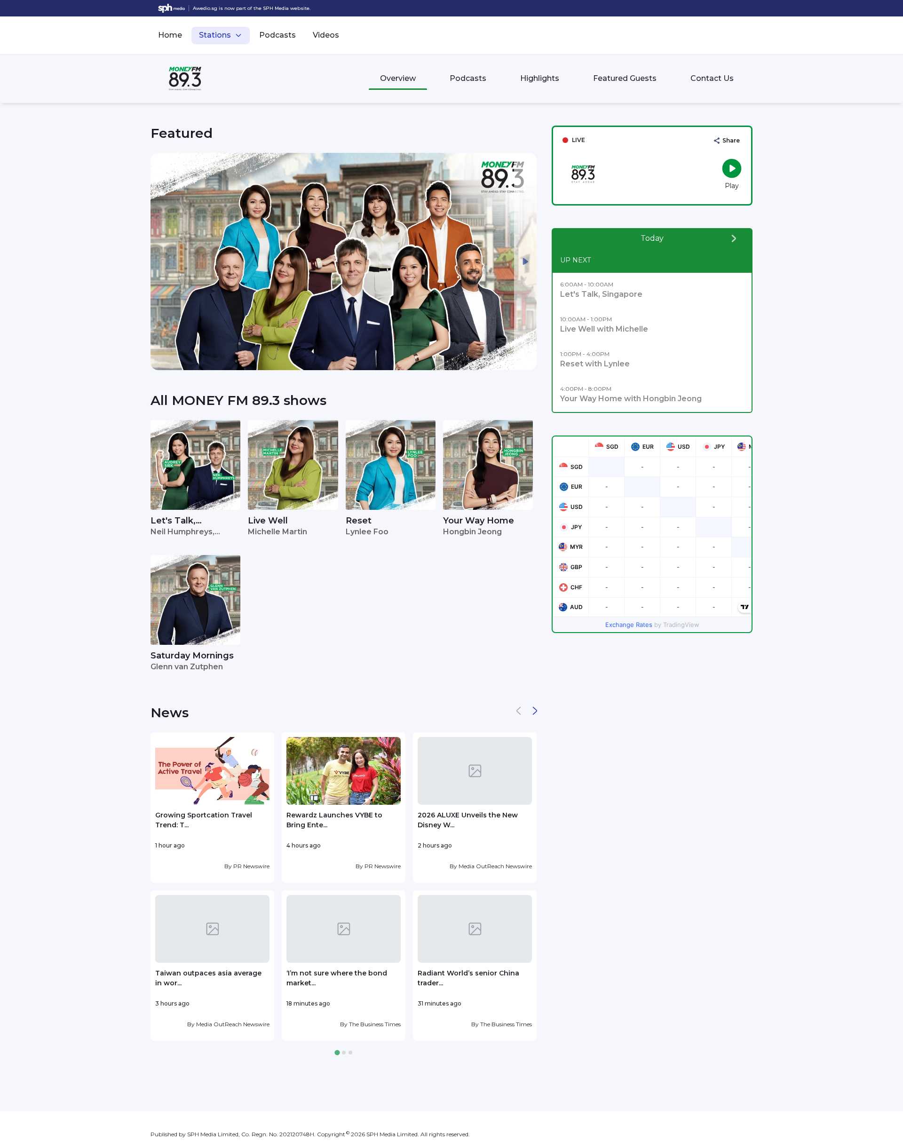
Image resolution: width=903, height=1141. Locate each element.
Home (170, 35)
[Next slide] (525, 261)
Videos (326, 35)
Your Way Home (478, 520)
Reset (359, 520)
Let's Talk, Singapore (173, 521)
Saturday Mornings (192, 655)
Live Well (268, 520)
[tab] (337, 1052)
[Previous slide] (161, 261)
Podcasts (277, 35)
